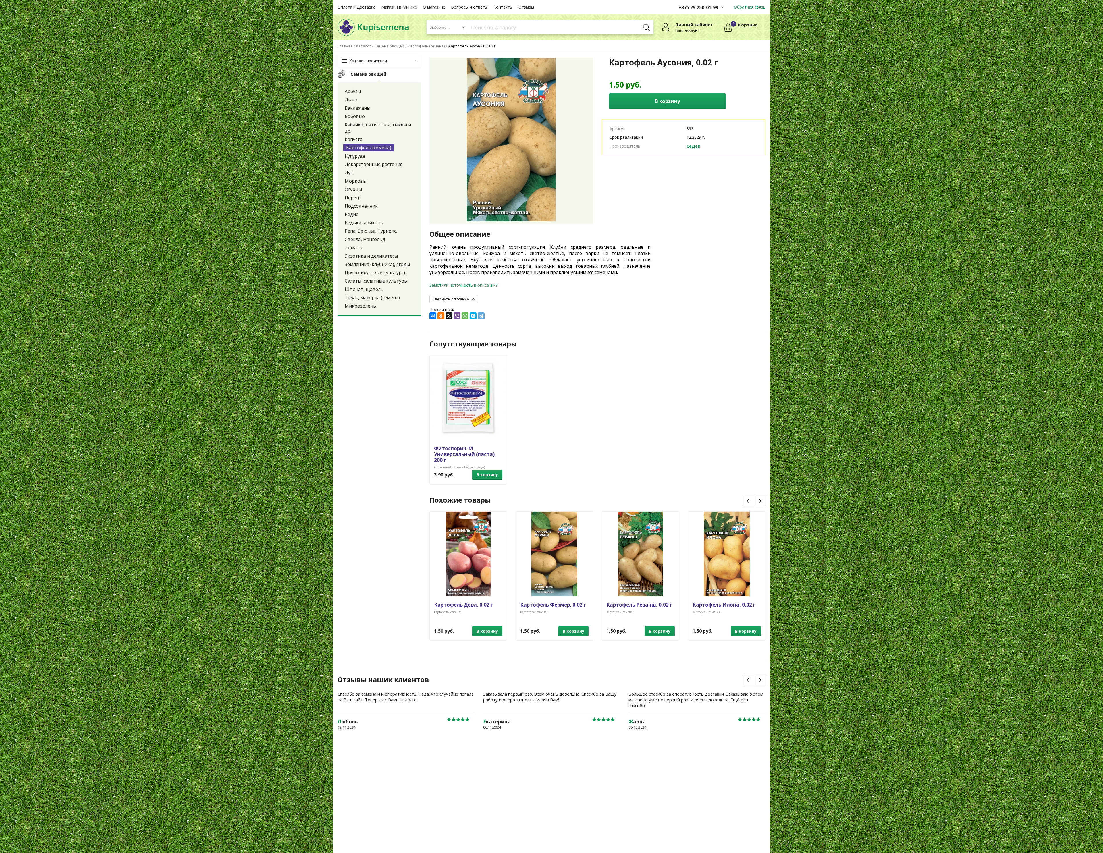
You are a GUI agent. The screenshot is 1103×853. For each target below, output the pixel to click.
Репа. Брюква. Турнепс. (371, 231)
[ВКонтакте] (432, 315)
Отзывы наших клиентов (383, 679)
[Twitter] (449, 315)
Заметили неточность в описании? (463, 285)
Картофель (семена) (368, 147)
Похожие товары (460, 500)
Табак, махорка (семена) (372, 297)
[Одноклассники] (440, 315)
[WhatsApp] (465, 315)
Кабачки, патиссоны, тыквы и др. (378, 127)
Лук (349, 172)
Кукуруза (355, 156)
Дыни (351, 100)
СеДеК (693, 146)
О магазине (434, 7)
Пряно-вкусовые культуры (375, 272)
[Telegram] (481, 315)
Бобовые (355, 116)
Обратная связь (749, 7)
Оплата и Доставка (356, 7)
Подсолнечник (361, 206)
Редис (351, 214)
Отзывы (526, 7)
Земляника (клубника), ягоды (377, 264)
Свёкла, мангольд (365, 239)
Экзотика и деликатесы (371, 256)
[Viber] (457, 315)
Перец (352, 197)
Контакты (503, 7)
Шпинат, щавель (364, 289)
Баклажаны (357, 108)
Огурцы (353, 189)
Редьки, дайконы (364, 222)
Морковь (355, 181)
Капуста (353, 139)
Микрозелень (360, 306)
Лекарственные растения (373, 164)
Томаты (354, 247)
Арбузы (353, 91)
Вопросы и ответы (469, 7)
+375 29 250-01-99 (698, 7)
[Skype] (473, 315)
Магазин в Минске (399, 7)
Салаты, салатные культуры (376, 281)
